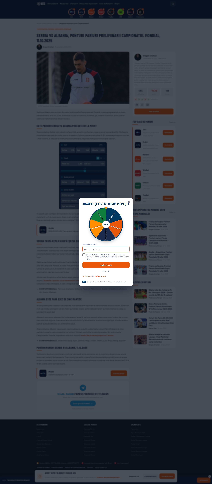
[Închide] (129, 202)
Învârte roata (106, 265)
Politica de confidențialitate (91, 276)
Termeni (103, 276)
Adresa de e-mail (89, 244)
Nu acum (106, 271)
